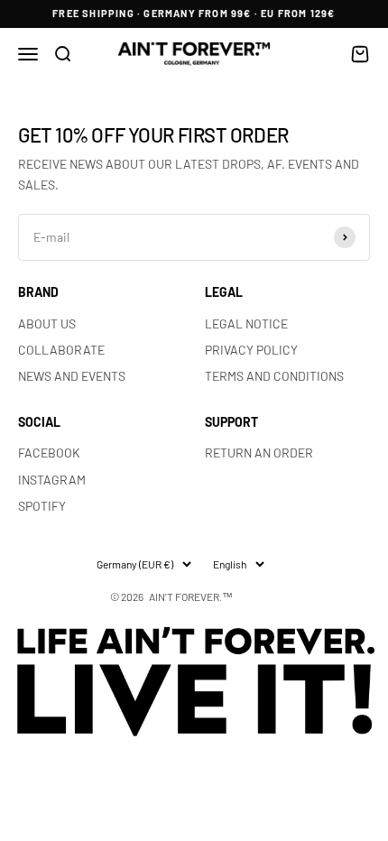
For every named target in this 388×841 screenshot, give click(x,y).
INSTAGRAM (52, 479)
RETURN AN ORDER (259, 452)
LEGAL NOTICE (246, 323)
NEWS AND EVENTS (71, 376)
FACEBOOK (49, 452)
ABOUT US (47, 323)
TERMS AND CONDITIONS (274, 376)
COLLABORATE (61, 349)
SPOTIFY (42, 505)
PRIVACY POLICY (251, 349)
